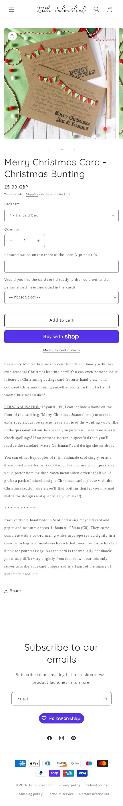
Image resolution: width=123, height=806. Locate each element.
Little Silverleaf (40, 785)
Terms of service (61, 794)
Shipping (32, 194)
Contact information (94, 794)
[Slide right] (74, 150)
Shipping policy (31, 794)
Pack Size (12, 204)
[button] (11, 9)
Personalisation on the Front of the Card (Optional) (48, 255)
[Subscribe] (105, 698)
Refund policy (96, 785)
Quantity (11, 229)
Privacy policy (70, 785)
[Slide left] (49, 150)
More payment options (61, 350)
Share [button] (15, 591)
